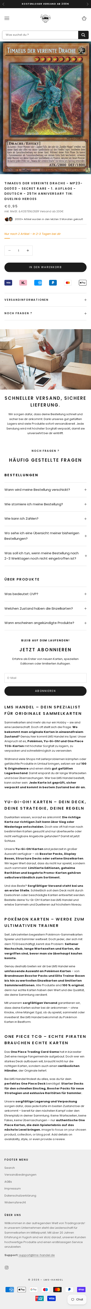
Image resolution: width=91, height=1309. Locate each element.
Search (9, 1168)
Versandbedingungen (20, 1175)
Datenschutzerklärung (20, 1195)
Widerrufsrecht (15, 1202)
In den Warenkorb (45, 267)
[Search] (83, 35)
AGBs (8, 1182)
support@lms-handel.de (37, 1255)
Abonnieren (45, 691)
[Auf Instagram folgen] (6, 1267)
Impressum (12, 1188)
